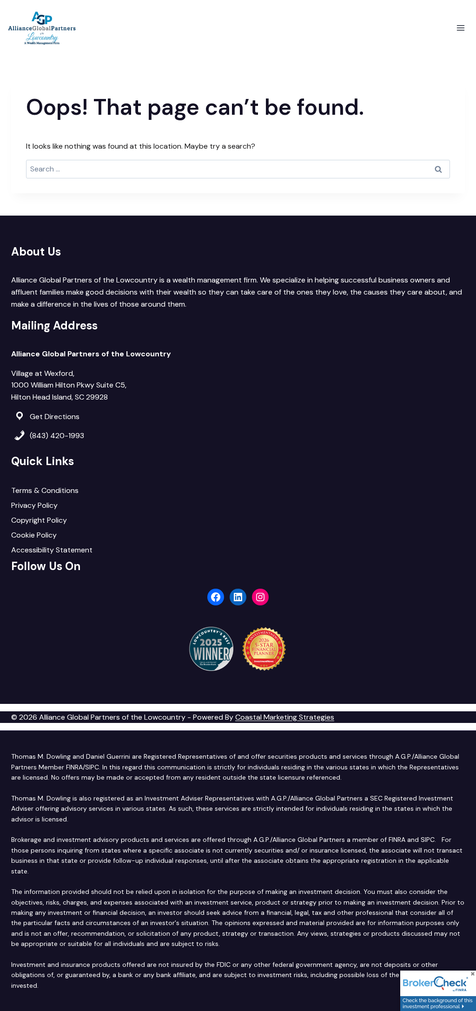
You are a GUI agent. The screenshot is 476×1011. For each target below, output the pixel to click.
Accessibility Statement (52, 550)
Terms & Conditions (45, 490)
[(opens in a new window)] (438, 991)
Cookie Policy (34, 535)
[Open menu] (460, 27)
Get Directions (54, 416)
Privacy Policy (34, 505)
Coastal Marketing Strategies (284, 717)
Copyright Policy (39, 520)
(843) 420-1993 (57, 435)
